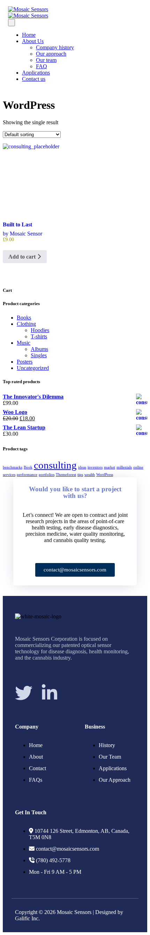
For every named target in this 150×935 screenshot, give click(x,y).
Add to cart (22, 257)
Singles (39, 355)
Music (23, 343)
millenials (124, 467)
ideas (82, 467)
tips (80, 475)
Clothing (26, 324)
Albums (39, 349)
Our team (46, 60)
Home (29, 35)
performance (27, 475)
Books (24, 318)
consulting (55, 465)
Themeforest (66, 475)
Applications (36, 73)
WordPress (104, 475)
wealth (89, 475)
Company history (55, 47)
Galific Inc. (27, 918)
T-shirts (39, 336)
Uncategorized (33, 368)
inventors (95, 467)
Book (28, 467)
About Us (33, 41)
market (109, 467)
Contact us (33, 79)
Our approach (51, 54)
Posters (24, 362)
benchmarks (12, 467)
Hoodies (40, 330)
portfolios (46, 475)
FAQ (41, 66)
